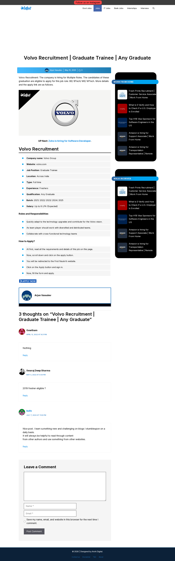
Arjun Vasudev (43, 295)
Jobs (97, 8)
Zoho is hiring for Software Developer (69, 141)
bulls (29, 410)
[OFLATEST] (26, 8)
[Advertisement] (87, 31)
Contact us (76, 557)
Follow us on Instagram (88, 2)
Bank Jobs (118, 8)
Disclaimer (86, 557)
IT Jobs (107, 8)
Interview (145, 8)
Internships (132, 8)
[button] (153, 8)
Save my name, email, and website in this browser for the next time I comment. (62, 521)
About (101, 557)
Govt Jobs (87, 8)
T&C (94, 557)
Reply (25, 355)
